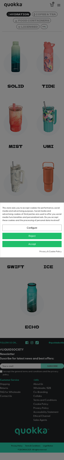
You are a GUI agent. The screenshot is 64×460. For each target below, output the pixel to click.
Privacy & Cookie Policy (50, 251)
